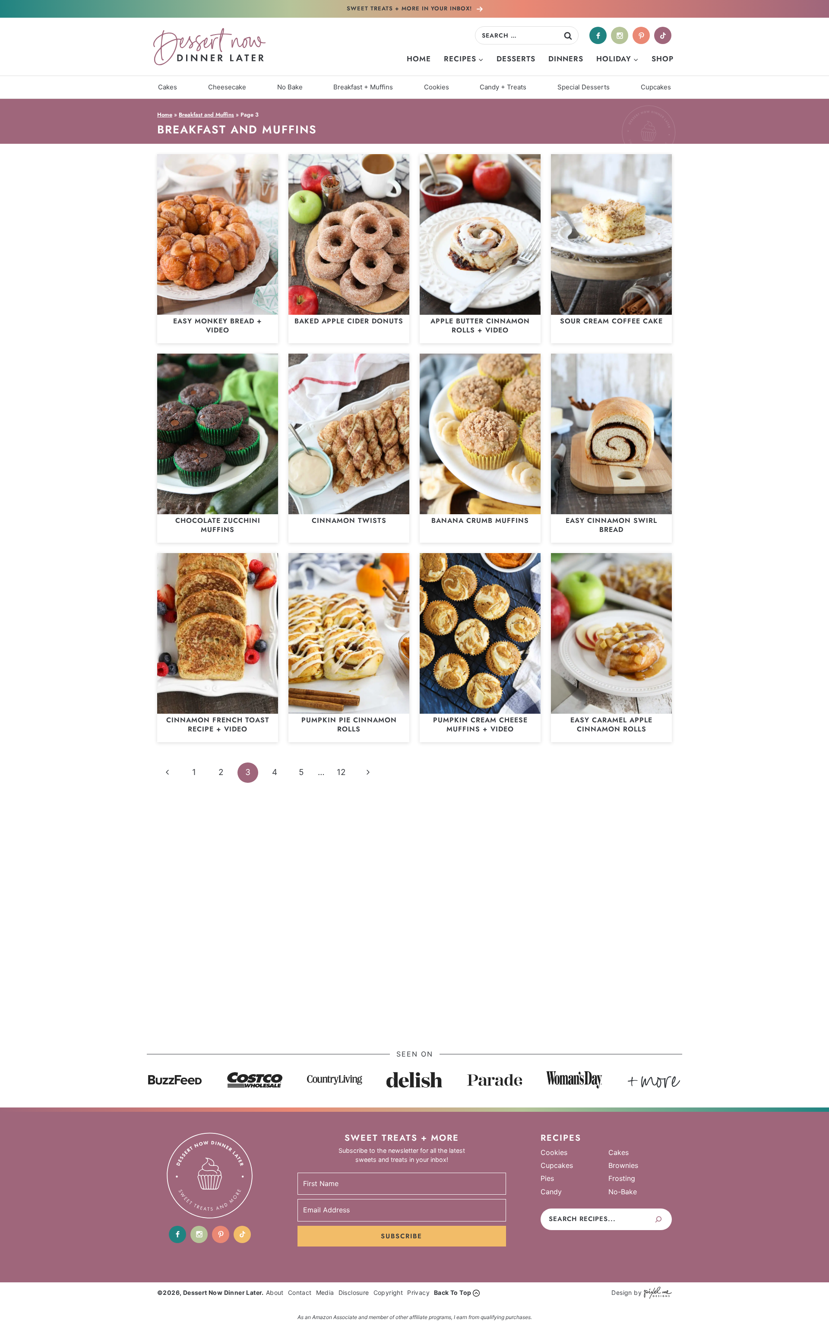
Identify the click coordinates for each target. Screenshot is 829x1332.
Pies (547, 1178)
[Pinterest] (641, 35)
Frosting (621, 1178)
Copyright (388, 1292)
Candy (551, 1191)
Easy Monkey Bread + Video (217, 325)
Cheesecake (227, 87)
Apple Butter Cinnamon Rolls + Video (480, 325)
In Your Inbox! (410, 8)
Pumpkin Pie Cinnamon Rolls (349, 724)
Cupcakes (656, 87)
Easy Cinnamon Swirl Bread (611, 525)
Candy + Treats (503, 87)
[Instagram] (619, 35)
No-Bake (622, 1191)
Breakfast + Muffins (363, 87)
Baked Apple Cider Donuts (348, 321)
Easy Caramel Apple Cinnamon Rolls (611, 724)
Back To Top (452, 1292)
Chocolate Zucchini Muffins (217, 525)
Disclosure (354, 1292)
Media (325, 1292)
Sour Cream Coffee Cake (611, 321)
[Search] (658, 1219)
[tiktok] (662, 35)
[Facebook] (598, 35)
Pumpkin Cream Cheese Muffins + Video (480, 724)
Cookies (436, 87)
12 (341, 772)
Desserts (516, 59)
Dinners (565, 59)
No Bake (290, 87)
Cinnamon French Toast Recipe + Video (217, 724)
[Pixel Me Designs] (657, 1293)
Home (419, 59)
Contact (300, 1292)
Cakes (167, 87)
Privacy (418, 1292)
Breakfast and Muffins (206, 115)
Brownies (623, 1165)
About (275, 1292)
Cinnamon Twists (349, 520)
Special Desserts (583, 87)
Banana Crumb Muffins (480, 520)
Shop (663, 59)
